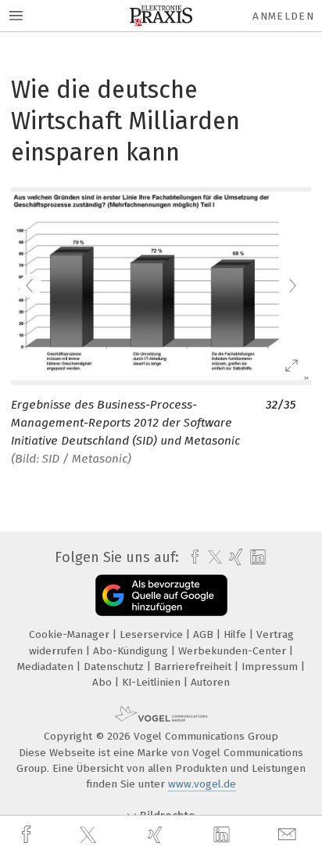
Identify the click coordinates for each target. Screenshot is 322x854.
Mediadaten (47, 666)
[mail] (289, 835)
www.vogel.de (202, 784)
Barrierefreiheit (194, 666)
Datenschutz (115, 666)
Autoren (210, 682)
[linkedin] (223, 835)
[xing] (157, 835)
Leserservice (153, 634)
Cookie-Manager (71, 634)
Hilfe (236, 634)
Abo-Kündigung (132, 651)
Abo (103, 682)
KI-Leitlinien (153, 682)
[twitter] (89, 835)
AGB (204, 634)
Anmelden (283, 16)
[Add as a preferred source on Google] (161, 595)
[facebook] (28, 835)
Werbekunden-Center (233, 651)
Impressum (271, 666)
